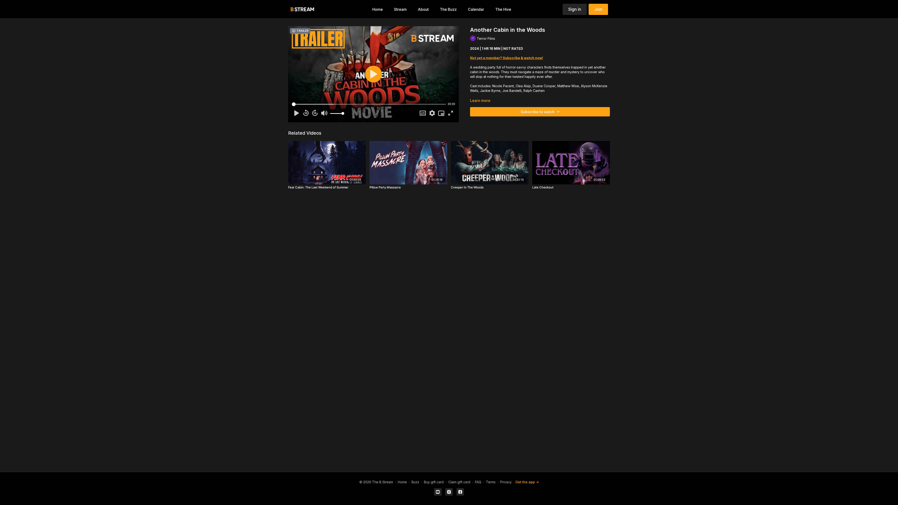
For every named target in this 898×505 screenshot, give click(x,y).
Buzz (415, 482)
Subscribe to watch (537, 111)
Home (402, 482)
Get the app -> (527, 482)
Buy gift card (434, 482)
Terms (491, 482)
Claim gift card (459, 482)
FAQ (478, 482)
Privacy (506, 482)
